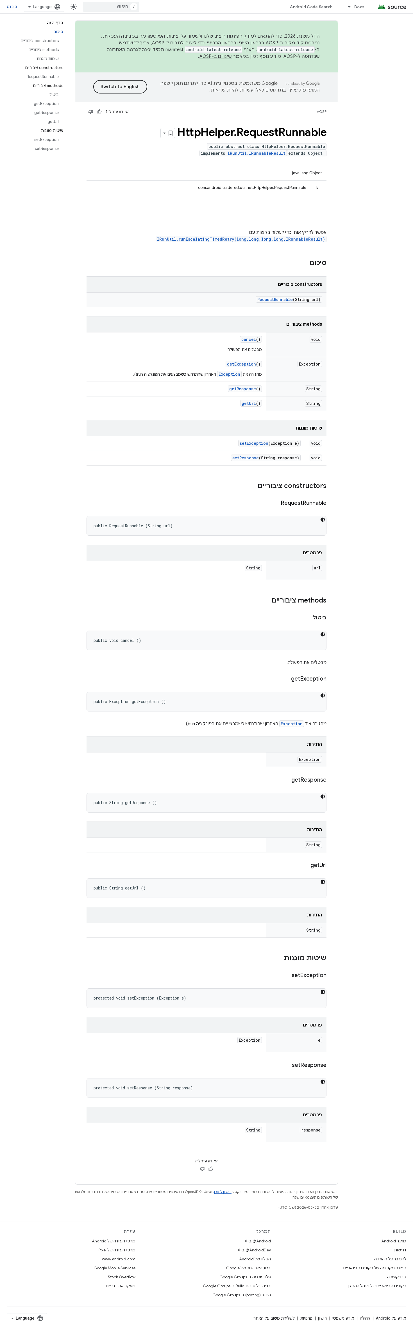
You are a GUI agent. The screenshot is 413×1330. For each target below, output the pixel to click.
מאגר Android (393, 1241)
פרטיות (306, 1318)
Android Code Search (311, 6)
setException (254, 443)
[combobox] (111, 7)
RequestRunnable (275, 299)
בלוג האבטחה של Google (248, 1267)
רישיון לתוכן (223, 1191)
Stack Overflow (121, 1276)
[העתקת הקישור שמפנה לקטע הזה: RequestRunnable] (275, 503)
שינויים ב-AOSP (215, 56)
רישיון (322, 1318)
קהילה (365, 1318)
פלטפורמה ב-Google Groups (245, 1276)
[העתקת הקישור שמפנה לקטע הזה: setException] (286, 975)
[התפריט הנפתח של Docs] (346, 6)
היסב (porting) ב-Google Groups (241, 1294)
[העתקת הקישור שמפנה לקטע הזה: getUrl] (304, 865)
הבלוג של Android (255, 1258)
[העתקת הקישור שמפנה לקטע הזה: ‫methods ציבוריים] (265, 600)
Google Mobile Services (114, 1267)
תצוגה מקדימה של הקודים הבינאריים (374, 1267)
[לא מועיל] (91, 112)
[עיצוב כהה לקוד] (322, 519)
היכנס (12, 6)
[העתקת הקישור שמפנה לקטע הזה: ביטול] (307, 618)
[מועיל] (99, 112)
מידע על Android (391, 1318)
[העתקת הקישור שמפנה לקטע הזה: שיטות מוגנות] (278, 958)
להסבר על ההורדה (390, 1258)
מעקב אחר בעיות (120, 1285)
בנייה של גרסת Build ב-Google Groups (237, 1285)
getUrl (249, 403)
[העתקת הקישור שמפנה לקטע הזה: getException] (285, 679)
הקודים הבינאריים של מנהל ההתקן (377, 1285)
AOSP (321, 111)
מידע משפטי (343, 1318)
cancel (248, 339)
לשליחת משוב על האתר (274, 1318)
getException (241, 364)
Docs (359, 6)
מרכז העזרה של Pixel (117, 1250)
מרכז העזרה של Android (113, 1241)
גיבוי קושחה (396, 1276)
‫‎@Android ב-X (258, 1241)
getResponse (242, 388)
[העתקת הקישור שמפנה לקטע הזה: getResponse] (285, 780)
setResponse (245, 457)
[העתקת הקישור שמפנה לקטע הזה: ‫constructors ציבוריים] (252, 486)
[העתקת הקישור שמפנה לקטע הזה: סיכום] (303, 263)
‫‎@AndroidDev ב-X (254, 1250)
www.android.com (118, 1258)
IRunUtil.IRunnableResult (256, 153)
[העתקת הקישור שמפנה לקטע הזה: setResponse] (286, 1065)
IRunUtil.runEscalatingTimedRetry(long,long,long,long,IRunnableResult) (241, 239)
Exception (229, 374)
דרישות (400, 1250)
